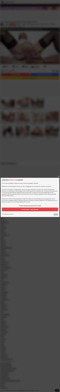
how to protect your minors (7, 214)
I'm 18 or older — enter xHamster (30, 209)
